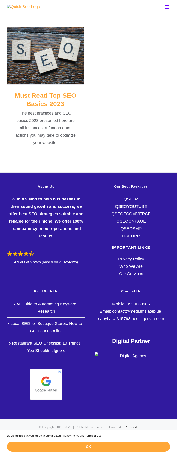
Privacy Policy (131, 259)
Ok (88, 446)
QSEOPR (131, 236)
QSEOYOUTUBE (131, 206)
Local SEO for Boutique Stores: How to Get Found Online (46, 327)
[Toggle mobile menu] (167, 7)
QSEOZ (131, 199)
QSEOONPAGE (131, 221)
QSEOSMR (131, 228)
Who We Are (131, 266)
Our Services (131, 273)
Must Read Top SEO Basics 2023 (45, 55)
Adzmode (132, 427)
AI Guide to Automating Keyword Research (46, 308)
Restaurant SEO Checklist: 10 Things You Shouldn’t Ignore (46, 347)
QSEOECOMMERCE (131, 214)
